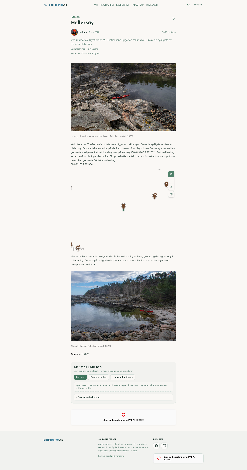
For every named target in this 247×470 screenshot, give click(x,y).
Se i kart (80, 377)
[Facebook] (156, 446)
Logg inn (198, 5)
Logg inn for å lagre (123, 377)
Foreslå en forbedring (89, 397)
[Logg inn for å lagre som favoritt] (173, 19)
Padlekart (152, 5)
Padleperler (107, 5)
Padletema (138, 5)
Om (96, 5)
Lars (84, 32)
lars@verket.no (117, 456)
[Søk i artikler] (188, 5)
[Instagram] (164, 446)
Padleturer (123, 5)
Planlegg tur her (98, 377)
